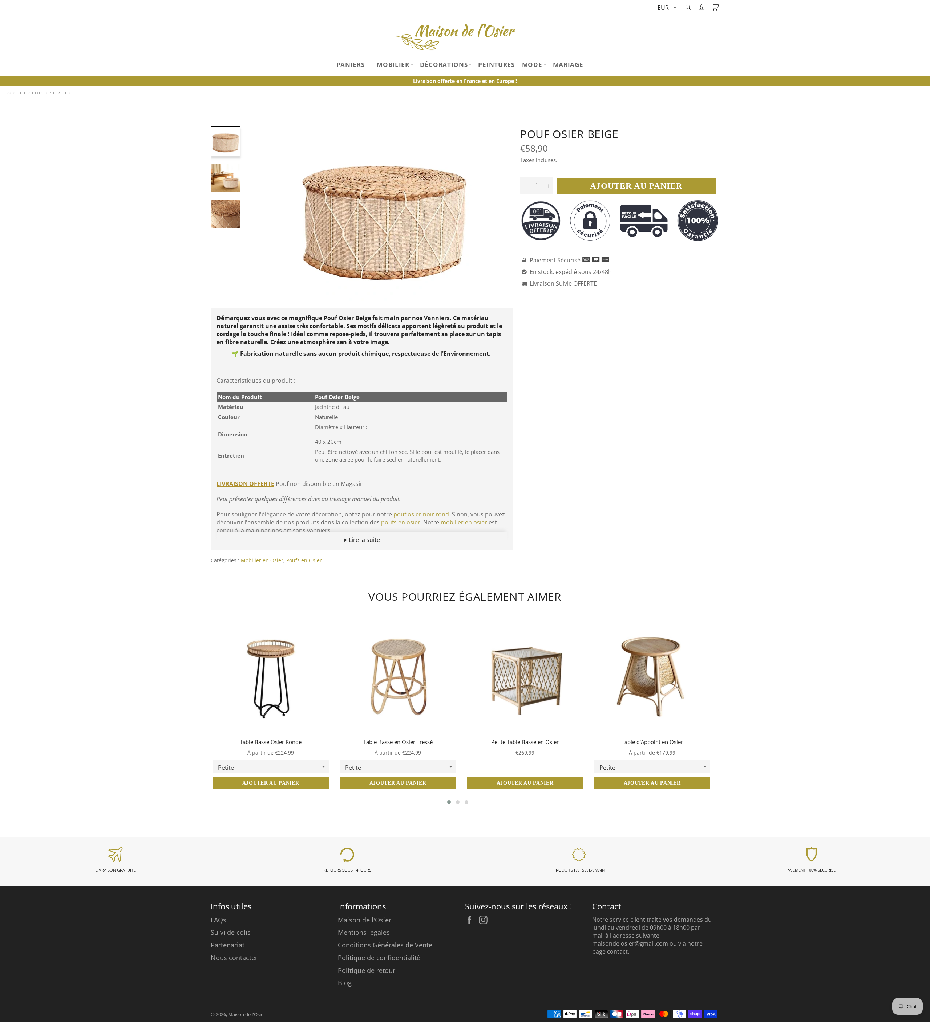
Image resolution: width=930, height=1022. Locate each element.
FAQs (218, 920)
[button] (449, 802)
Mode (532, 64)
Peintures (496, 64)
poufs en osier (400, 522)
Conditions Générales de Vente (385, 945)
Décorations (444, 64)
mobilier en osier (464, 522)
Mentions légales (364, 932)
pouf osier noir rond (421, 514)
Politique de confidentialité (379, 957)
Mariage (568, 64)
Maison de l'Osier (364, 920)
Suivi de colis (231, 932)
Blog (345, 982)
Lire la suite (363, 540)
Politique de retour (366, 970)
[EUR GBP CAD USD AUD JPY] (666, 8)
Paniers (351, 64)
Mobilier (393, 64)
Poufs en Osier (304, 560)
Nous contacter (234, 957)
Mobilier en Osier (262, 560)
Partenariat (227, 945)
